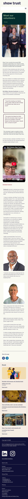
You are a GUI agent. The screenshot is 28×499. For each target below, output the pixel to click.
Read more (4, 387)
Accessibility (4, 493)
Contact (3, 466)
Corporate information (7, 467)
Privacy (3, 488)
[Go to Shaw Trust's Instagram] (14, 453)
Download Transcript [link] (7, 184)
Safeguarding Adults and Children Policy (10, 496)
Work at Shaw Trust (6, 469)
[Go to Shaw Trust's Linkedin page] (6, 453)
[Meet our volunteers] (14, 373)
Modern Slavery (5, 491)
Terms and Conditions (6, 490)
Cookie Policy (5, 494)
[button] (26, 8)
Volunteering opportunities (8, 471)
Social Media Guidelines (7, 458)
